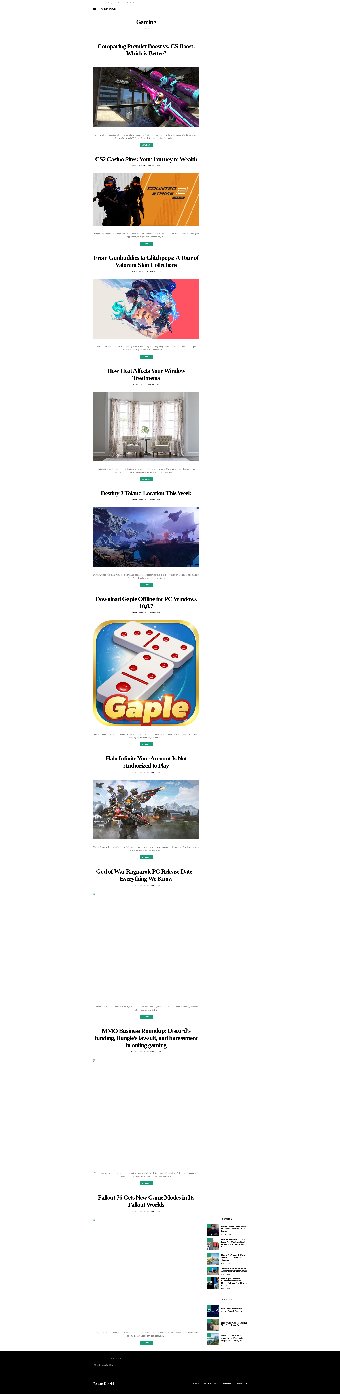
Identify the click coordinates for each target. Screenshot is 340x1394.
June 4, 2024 (154, 60)
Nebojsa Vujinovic (139, 500)
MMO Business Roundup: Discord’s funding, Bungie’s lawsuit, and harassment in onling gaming (146, 1038)
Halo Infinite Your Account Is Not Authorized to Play (146, 762)
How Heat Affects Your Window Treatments (146, 374)
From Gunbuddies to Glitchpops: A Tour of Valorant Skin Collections (146, 261)
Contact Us (131, 3)
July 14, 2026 (225, 1274)
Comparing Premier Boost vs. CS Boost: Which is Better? (146, 50)
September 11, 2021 (154, 1211)
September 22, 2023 (154, 271)
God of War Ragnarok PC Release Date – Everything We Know (146, 875)
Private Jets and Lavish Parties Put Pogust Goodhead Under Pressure (233, 1228)
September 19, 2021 (154, 885)
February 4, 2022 (153, 384)
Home (95, 3)
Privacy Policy (107, 3)
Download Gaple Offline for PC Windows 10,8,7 (146, 602)
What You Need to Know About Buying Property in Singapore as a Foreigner (232, 1338)
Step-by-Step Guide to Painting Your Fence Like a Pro (234, 1324)
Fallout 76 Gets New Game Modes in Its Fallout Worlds (146, 1201)
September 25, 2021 (154, 772)
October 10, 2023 (154, 166)
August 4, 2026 (226, 1234)
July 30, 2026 (225, 1250)
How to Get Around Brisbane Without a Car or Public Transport (233, 1257)
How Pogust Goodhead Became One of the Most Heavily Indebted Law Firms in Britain (234, 1282)
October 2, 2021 (154, 613)
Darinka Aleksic (139, 384)
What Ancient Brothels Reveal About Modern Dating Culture (234, 1269)
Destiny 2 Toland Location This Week (146, 493)
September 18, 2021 (154, 1051)
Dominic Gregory (140, 60)
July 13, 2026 (225, 1289)
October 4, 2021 (154, 500)
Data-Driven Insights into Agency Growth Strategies (232, 1310)
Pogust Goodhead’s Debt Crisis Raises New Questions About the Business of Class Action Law (234, 1243)
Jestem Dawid (108, 8)
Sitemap (120, 3)
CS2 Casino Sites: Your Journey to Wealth (146, 159)
